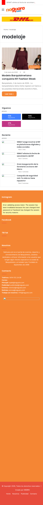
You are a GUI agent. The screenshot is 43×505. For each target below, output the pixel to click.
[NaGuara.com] (15, 10)
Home (5, 29)
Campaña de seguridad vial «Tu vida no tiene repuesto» (27, 178)
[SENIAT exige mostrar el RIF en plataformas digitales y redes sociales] (8, 145)
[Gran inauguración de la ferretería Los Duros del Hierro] (8, 167)
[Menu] (3, 10)
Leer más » (9, 94)
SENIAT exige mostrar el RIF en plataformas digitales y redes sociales (28, 144)
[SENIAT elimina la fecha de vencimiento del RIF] (8, 156)
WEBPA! (27, 490)
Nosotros (15, 494)
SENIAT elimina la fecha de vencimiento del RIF (23, 2)
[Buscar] (40, 10)
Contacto (33, 494)
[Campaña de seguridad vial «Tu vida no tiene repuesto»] (8, 178)
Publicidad (24, 494)
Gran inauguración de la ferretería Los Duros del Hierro (27, 166)
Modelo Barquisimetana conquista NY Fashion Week (19, 77)
